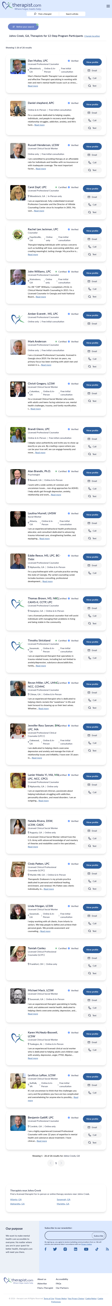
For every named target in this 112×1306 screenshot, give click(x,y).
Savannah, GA (63, 1199)
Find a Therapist (45, 1287)
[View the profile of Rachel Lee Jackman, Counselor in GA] (18, 235)
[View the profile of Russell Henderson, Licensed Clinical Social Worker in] (18, 150)
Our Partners (62, 1287)
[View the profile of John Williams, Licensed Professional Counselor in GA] (18, 277)
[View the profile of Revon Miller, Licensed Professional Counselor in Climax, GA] (18, 688)
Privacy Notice (86, 1244)
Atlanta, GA (16, 1199)
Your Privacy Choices (76, 1298)
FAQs (58, 1283)
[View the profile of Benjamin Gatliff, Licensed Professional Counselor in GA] (18, 1123)
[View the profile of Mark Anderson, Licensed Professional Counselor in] (18, 347)
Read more (33, 85)
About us (41, 1279)
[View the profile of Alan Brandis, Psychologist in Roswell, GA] (18, 477)
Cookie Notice (90, 1298)
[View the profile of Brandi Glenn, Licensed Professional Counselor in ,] (18, 434)
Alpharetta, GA (17, 1203)
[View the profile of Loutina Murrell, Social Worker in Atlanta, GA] (18, 519)
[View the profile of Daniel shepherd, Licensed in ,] (18, 108)
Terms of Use (49, 1298)
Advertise (42, 1283)
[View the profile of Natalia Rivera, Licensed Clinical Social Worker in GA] (18, 826)
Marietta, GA (63, 1203)
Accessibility (62, 1279)
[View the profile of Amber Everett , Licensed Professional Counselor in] (18, 319)
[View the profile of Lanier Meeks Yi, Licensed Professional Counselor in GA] (18, 780)
